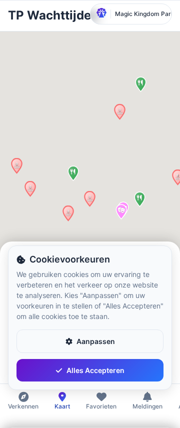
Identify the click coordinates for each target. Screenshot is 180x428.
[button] (119, 111)
